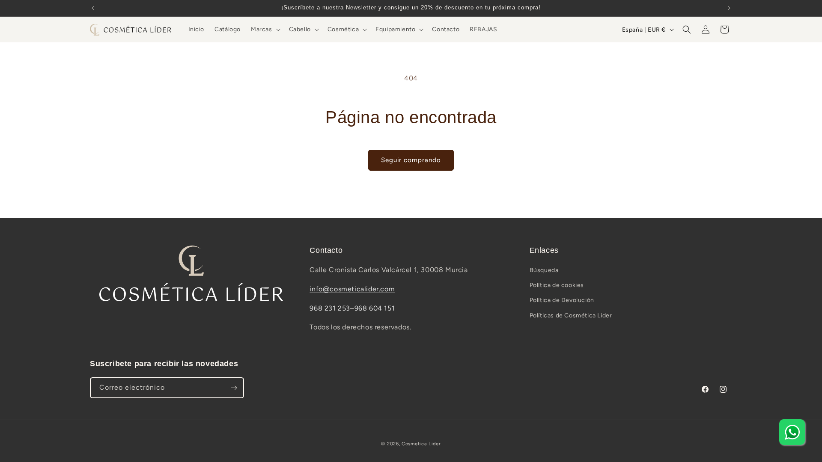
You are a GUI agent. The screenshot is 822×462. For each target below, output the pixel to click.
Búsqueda (544, 270)
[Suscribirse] (233, 387)
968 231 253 (330, 308)
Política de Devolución (562, 300)
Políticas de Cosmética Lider (571, 315)
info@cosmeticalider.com (352, 289)
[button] (265, 29)
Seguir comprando (411, 160)
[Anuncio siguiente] (729, 8)
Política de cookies (557, 285)
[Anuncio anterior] (92, 8)
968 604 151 (374, 308)
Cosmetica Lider (421, 444)
